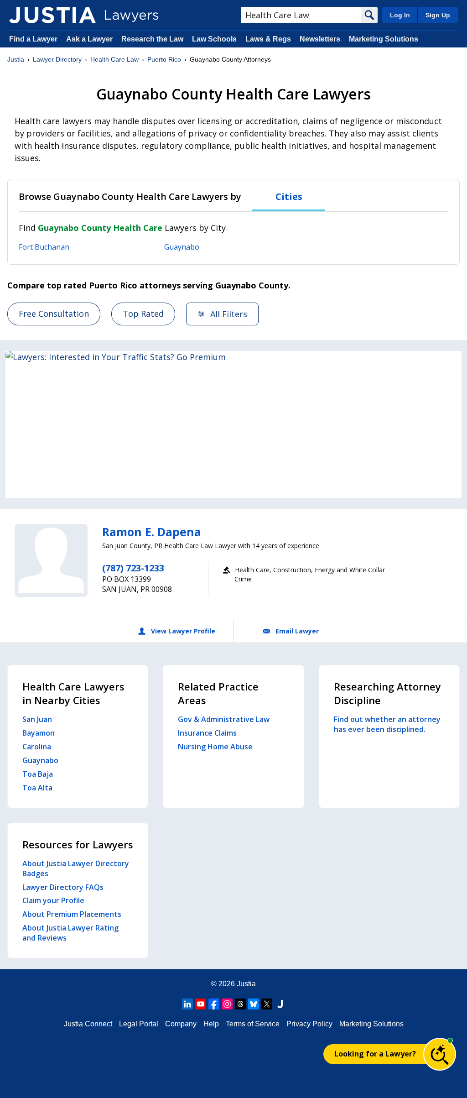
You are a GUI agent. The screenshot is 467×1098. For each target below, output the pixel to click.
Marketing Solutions (383, 39)
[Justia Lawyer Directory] (52, 15)
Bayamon (38, 733)
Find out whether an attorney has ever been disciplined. (387, 724)
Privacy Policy (309, 1024)
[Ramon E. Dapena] (51, 560)
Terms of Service (253, 1024)
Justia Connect (88, 1024)
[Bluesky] (253, 1004)
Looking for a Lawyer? (375, 1054)
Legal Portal (138, 1024)
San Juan (37, 719)
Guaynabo (181, 247)
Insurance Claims (207, 733)
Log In (400, 15)
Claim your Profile (53, 900)
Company (181, 1024)
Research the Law (152, 39)
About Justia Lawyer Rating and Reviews (70, 933)
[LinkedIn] (187, 1004)
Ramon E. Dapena (151, 531)
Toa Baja (37, 774)
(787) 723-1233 (133, 568)
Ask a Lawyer (90, 39)
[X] (266, 1004)
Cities (288, 196)
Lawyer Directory (57, 59)
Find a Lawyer (33, 39)
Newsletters (320, 39)
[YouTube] (200, 1004)
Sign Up (437, 15)
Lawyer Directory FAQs (63, 887)
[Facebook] (213, 1004)
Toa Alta (37, 788)
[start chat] (439, 1054)
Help (211, 1024)
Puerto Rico (164, 59)
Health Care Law (114, 59)
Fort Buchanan (44, 247)
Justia (15, 59)
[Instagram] (227, 1004)
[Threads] (240, 1004)
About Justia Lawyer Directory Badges (75, 868)
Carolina (36, 747)
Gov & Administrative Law (224, 719)
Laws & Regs (268, 39)
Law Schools (214, 39)
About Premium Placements (71, 914)
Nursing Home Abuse (215, 747)
